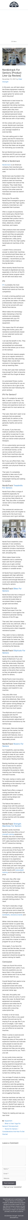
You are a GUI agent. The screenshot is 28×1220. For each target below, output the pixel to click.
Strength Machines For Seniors (11, 825)
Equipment (8, 1121)
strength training (8, 834)
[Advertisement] (14, 24)
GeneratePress (14, 1217)
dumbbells (6, 915)
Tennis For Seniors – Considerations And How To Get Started (13, 1131)
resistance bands (16, 915)
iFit (3, 285)
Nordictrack (6, 165)
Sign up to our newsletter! (13, 1187)
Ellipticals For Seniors (13, 651)
